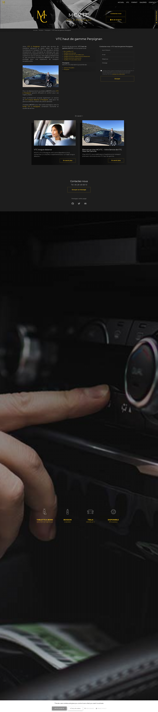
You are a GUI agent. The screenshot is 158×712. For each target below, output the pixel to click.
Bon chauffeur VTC (68, 51)
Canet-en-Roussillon (69, 67)
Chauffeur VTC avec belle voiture (72, 59)
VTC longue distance (43, 150)
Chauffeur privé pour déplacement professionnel (77, 56)
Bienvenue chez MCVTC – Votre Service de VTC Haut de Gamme (102, 150)
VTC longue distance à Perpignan (36, 100)
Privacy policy (101, 708)
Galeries (143, 2)
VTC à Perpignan (33, 46)
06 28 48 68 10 (116, 20)
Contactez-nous (115, 13)
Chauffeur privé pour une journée (72, 58)
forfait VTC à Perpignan (31, 106)
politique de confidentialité (118, 74)
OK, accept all (60, 708)
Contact (152, 2)
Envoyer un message (79, 189)
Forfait (134, 2)
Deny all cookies (75, 708)
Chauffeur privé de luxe (70, 53)
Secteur (41, 30)
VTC (127, 2)
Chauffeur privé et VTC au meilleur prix (74, 54)
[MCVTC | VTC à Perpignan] (3, 2)
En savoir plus (67, 160)
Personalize (90, 708)
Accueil (121, 2)
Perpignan (48, 30)
